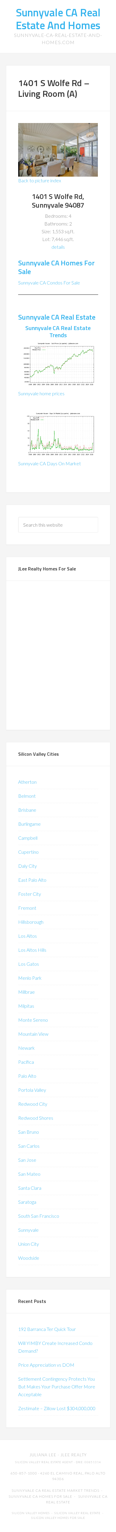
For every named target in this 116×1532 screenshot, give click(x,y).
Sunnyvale (28, 1230)
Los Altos (27, 936)
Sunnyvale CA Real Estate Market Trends (55, 1490)
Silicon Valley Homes (31, 1513)
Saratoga (27, 1202)
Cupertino (28, 852)
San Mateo (29, 1174)
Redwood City (32, 1104)
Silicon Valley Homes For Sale (58, 1517)
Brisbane (27, 810)
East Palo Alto (32, 880)
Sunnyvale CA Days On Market (49, 463)
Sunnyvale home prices (41, 393)
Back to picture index (39, 180)
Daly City (27, 866)
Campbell (27, 838)
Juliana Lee (43, 1454)
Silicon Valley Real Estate (77, 1513)
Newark (26, 1048)
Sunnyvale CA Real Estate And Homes (58, 18)
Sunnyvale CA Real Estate (56, 317)
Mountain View (33, 1034)
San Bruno (28, 1132)
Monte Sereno (33, 1020)
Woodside (28, 1258)
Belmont (27, 796)
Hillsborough (30, 922)
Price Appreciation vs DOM (46, 1365)
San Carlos (29, 1146)
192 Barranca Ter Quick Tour (47, 1329)
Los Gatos (28, 964)
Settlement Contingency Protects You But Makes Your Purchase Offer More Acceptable (56, 1386)
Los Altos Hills (32, 950)
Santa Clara (29, 1188)
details (58, 247)
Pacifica (26, 1062)
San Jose (27, 1160)
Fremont (27, 908)
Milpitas (26, 1006)
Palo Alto (27, 1076)
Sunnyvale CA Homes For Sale (56, 267)
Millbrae (26, 992)
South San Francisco (38, 1216)
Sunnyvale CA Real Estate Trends (58, 331)
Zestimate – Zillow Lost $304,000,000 (56, 1408)
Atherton (27, 782)
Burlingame (29, 824)
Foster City (29, 894)
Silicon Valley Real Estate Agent (44, 1462)
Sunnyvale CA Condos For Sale (49, 282)
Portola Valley (32, 1090)
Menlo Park (30, 978)
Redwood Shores (35, 1118)
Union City (28, 1244)
